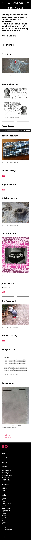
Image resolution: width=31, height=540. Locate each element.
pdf (3, 175)
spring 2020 (6, 508)
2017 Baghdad (6, 473)
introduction (6, 457)
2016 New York (7, 475)
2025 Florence (6, 470)
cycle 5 (4, 513)
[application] (15, 130)
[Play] (2, 130)
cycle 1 (4, 523)
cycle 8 (4, 499)
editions (4, 488)
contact (4, 462)
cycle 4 (4, 515)
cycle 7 (4, 501)
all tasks (4, 527)
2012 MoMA (6, 480)
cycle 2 (4, 520)
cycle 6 (4, 506)
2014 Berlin (5, 477)
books (4, 490)
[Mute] (24, 130)
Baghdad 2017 (6, 511)
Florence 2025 (6, 503)
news (3, 460)
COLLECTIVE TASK (15, 3)
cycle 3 (4, 518)
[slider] (28, 130)
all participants (7, 530)
